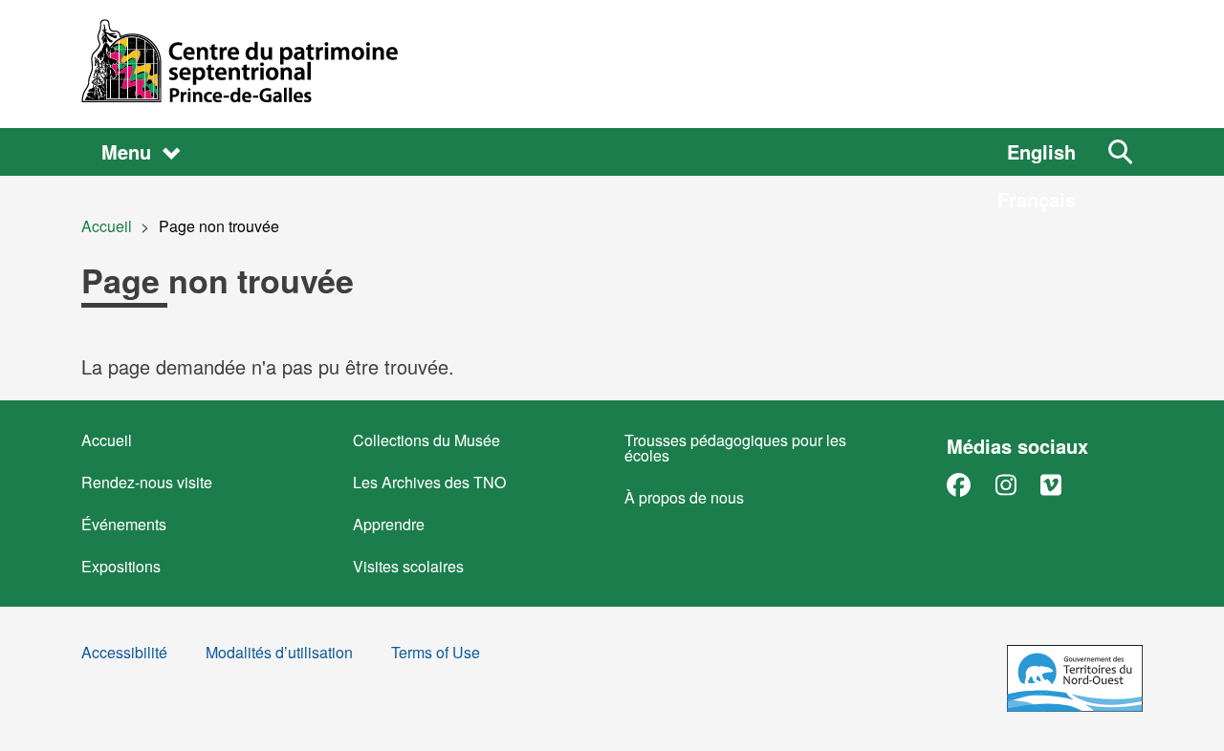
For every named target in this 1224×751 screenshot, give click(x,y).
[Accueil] (612, 64)
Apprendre (389, 524)
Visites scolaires (408, 566)
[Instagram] (1005, 484)
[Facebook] (959, 484)
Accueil (106, 226)
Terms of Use (435, 654)
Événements (123, 524)
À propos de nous (684, 497)
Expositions (121, 566)
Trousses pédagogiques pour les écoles (735, 447)
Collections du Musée (426, 440)
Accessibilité (124, 654)
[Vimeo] (1050, 484)
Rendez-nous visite (146, 482)
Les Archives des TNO (429, 482)
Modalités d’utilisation (279, 654)
